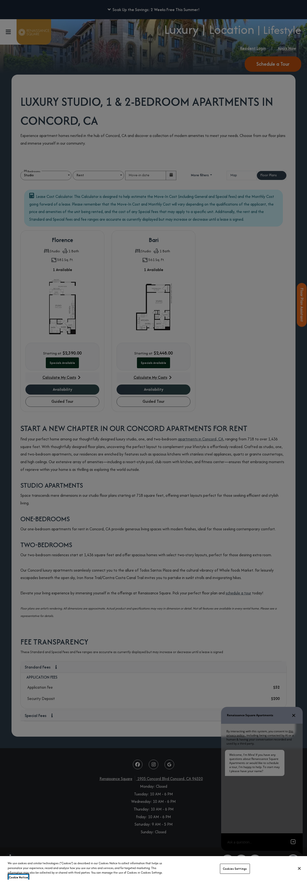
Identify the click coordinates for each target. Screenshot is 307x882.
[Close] (299, 868)
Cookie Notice (18, 877)
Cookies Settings (235, 869)
